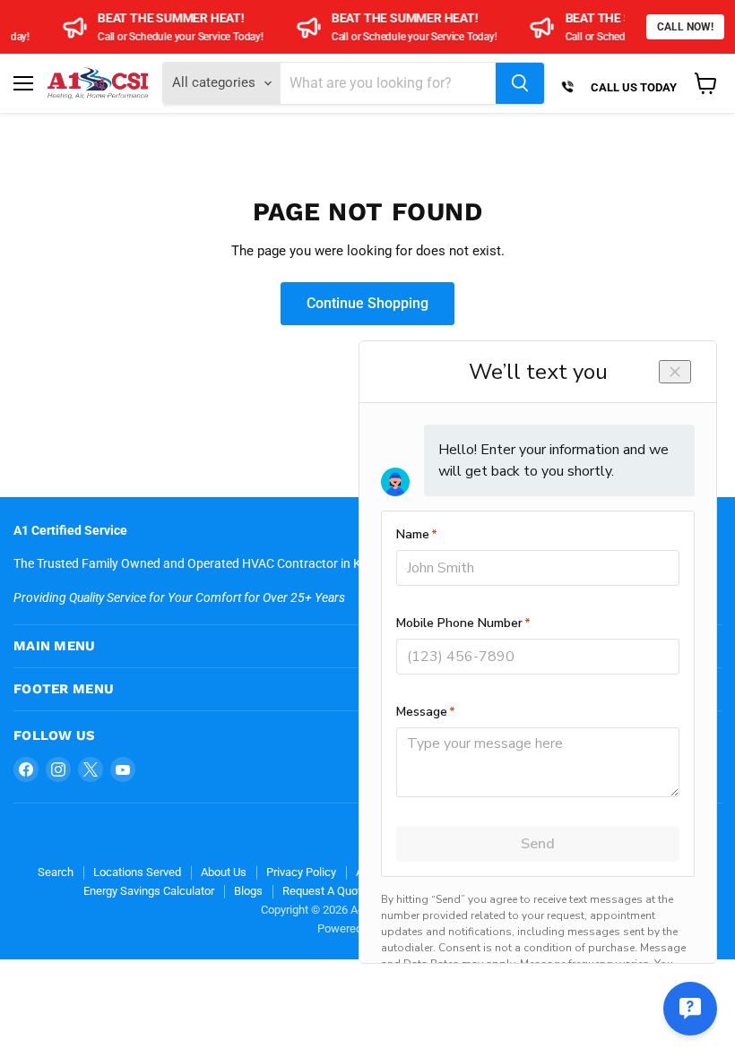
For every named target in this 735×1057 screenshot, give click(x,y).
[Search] (520, 83)
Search (56, 872)
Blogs (248, 891)
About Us (223, 872)
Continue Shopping (367, 303)
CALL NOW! (685, 27)
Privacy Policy (301, 872)
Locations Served (137, 872)
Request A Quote (325, 891)
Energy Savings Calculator (148, 891)
